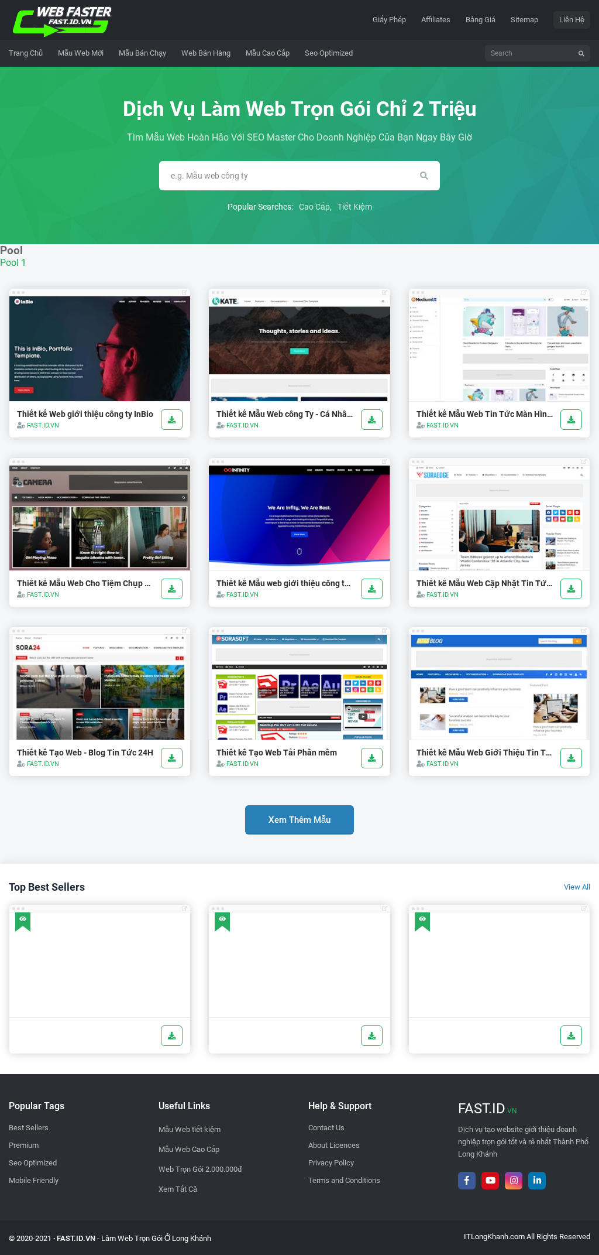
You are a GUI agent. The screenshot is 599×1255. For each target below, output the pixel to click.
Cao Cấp (314, 206)
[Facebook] (467, 1180)
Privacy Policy (331, 1162)
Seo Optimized (33, 1162)
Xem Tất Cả (178, 1189)
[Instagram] (513, 1180)
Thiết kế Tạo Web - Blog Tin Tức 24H (85, 752)
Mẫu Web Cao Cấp (189, 1149)
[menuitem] (81, 53)
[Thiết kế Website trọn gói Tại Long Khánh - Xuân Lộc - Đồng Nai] (62, 20)
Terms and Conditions (344, 1180)
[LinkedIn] (537, 1180)
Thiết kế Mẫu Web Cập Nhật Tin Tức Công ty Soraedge (484, 583)
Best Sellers (29, 1127)
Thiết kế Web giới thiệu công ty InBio (85, 414)
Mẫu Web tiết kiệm (190, 1129)
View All (577, 887)
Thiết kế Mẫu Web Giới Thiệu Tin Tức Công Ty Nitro (484, 752)
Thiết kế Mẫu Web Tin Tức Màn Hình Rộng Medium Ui (484, 414)
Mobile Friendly (33, 1180)
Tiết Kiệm (355, 206)
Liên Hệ (571, 19)
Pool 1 (13, 262)
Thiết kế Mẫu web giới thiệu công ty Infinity (284, 583)
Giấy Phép (389, 19)
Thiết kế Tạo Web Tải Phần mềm (276, 752)
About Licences (334, 1145)
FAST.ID (487, 1108)
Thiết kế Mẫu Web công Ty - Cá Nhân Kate (284, 414)
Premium (24, 1145)
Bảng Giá (480, 19)
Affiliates (435, 19)
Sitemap (524, 19)
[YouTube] (490, 1180)
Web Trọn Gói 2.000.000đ (200, 1169)
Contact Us (326, 1127)
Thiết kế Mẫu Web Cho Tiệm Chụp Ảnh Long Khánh (85, 583)
